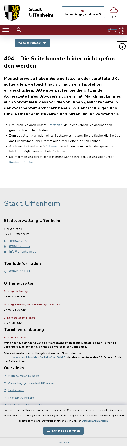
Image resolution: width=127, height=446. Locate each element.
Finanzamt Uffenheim (21, 398)
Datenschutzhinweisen (95, 420)
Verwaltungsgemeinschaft (83, 14)
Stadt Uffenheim (41, 12)
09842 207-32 (19, 246)
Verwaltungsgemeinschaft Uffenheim (31, 383)
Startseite (55, 125)
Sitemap (52, 146)
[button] (122, 46)
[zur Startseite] (12, 12)
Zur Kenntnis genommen (63, 431)
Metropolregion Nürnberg (24, 376)
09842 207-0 (19, 241)
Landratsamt (16, 390)
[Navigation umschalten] (6, 29)
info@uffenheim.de (22, 252)
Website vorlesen (30, 43)
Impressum (64, 442)
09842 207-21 (19, 271)
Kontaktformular (21, 162)
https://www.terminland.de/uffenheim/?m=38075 (34, 357)
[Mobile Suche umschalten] (19, 30)
